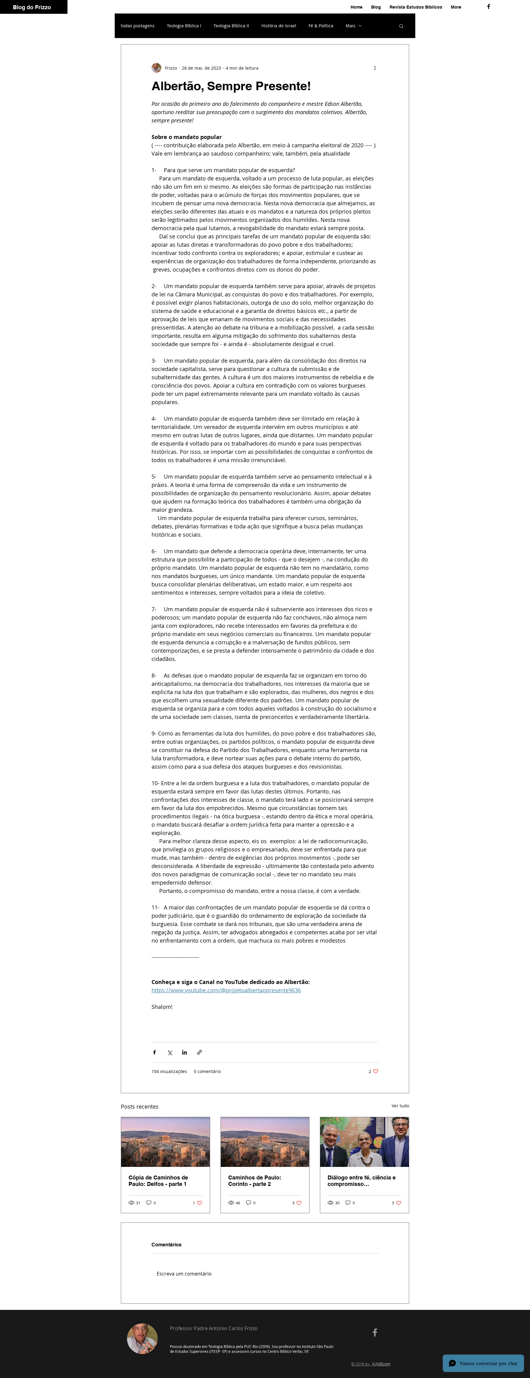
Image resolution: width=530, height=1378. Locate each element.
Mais (350, 26)
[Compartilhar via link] (199, 1052)
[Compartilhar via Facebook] (154, 1052)
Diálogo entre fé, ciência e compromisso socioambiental (362, 1180)
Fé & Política (321, 26)
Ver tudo (400, 1106)
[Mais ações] (374, 67)
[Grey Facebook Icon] (375, 1332)
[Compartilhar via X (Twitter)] (169, 1052)
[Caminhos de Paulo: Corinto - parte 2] (265, 1142)
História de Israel (278, 26)
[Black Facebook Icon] (488, 6)
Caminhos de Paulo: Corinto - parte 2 (254, 1180)
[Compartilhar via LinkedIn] (184, 1052)
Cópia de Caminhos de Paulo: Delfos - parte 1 (158, 1180)
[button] (401, 25)
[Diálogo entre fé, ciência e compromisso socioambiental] (364, 1142)
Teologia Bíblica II (231, 26)
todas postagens (138, 26)
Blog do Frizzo (32, 7)
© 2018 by (370, 1363)
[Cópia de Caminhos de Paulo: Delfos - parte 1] (165, 1142)
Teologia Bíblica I (184, 26)
